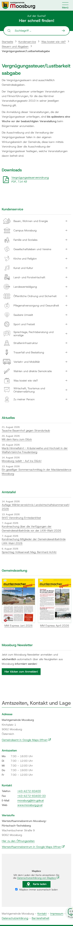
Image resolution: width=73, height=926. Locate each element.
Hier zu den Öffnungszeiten (18, 841)
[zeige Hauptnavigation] (65, 5)
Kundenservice (27, 42)
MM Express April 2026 (54, 625)
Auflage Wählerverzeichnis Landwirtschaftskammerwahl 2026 (35, 507)
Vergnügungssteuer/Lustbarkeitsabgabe (26, 51)
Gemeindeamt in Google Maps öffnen (26, 740)
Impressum (56, 913)
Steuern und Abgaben (15, 46)
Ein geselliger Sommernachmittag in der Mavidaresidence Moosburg (36, 471)
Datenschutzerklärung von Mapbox (38, 877)
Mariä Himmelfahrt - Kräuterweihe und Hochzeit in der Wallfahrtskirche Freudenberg (35, 450)
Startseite (7, 42)
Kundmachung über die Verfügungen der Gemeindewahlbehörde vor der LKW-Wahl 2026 (31, 528)
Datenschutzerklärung (15, 918)
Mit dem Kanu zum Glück (17, 439)
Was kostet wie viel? (53, 42)
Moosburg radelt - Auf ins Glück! (21, 461)
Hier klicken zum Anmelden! (21, 671)
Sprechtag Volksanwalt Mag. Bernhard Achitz (29, 552)
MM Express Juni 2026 (18, 625)
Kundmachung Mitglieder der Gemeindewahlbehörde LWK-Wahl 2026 (34, 541)
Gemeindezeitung (14, 570)
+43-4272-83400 (29, 791)
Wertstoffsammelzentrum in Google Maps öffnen (33, 847)
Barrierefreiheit (40, 918)
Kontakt (42, 913)
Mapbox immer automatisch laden (38, 889)
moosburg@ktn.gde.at (30, 800)
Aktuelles (8, 418)
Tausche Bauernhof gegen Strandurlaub (26, 430)
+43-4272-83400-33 (31, 796)
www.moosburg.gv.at (30, 805)
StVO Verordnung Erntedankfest (21, 518)
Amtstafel (9, 492)
